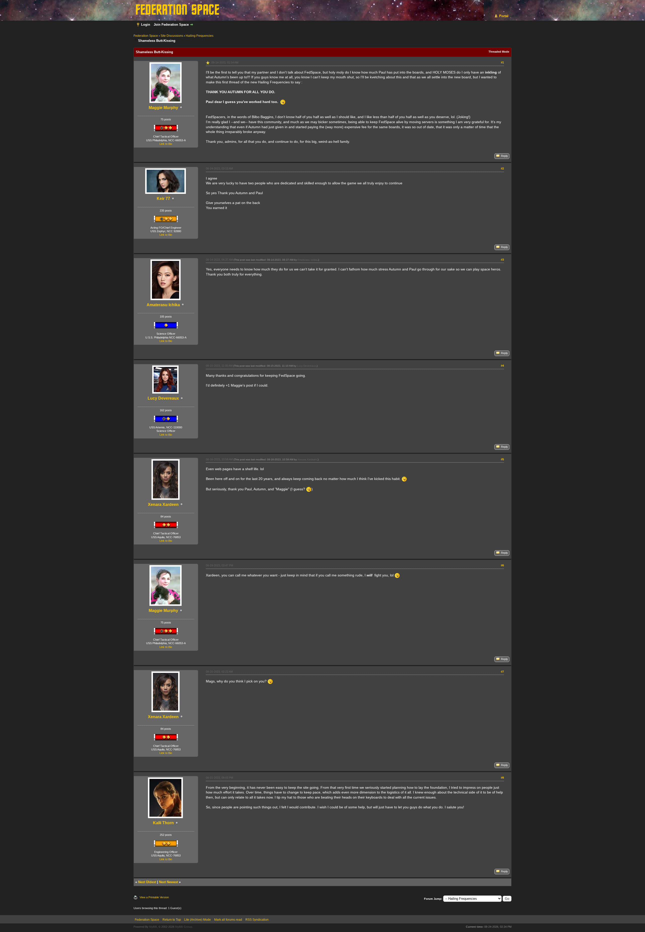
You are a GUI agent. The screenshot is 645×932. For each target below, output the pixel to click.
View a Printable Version (154, 897)
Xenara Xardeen (163, 504)
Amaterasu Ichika (163, 305)
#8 (502, 777)
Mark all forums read (228, 919)
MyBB (153, 926)
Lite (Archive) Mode (197, 919)
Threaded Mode (499, 51)
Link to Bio (165, 143)
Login (145, 24)
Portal (503, 16)
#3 (502, 259)
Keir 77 (163, 198)
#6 (502, 565)
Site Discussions (171, 36)
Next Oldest (147, 882)
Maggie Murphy (163, 108)
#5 (502, 459)
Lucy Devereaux (163, 398)
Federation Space (146, 36)
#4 (502, 365)
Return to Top (172, 919)
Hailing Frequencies (199, 36)
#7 (502, 671)
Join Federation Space (171, 24)
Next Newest (168, 882)
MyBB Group (183, 926)
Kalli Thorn (163, 823)
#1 (502, 62)
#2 (502, 168)
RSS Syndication (257, 919)
